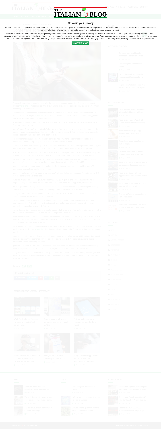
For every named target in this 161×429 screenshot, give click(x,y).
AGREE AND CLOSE (80, 43)
